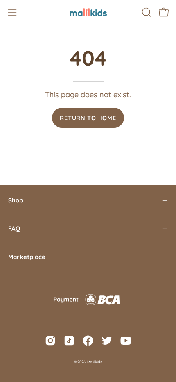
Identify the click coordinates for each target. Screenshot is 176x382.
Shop (15, 200)
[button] (145, 12)
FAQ (14, 228)
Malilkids (94, 361)
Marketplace (26, 257)
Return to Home (88, 118)
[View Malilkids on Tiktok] (69, 340)
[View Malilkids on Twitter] (107, 340)
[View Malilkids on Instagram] (50, 340)
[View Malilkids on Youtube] (126, 340)
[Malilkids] (88, 12)
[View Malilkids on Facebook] (88, 340)
